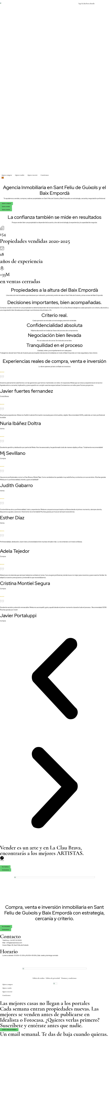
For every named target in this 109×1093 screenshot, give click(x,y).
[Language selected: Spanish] (55, 177)
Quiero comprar (7, 175)
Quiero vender (19, 175)
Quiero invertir (32, 175)
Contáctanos (45, 175)
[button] (54, 678)
